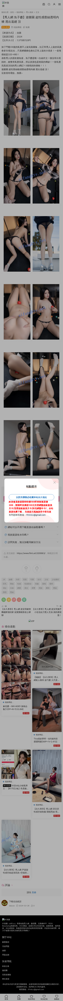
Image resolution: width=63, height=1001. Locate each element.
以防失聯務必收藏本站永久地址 (31, 497)
